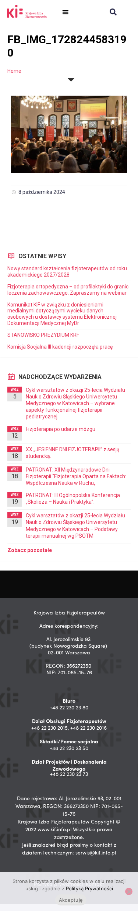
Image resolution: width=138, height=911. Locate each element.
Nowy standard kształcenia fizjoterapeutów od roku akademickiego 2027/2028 (67, 272)
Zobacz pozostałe (29, 550)
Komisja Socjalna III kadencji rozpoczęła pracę (60, 347)
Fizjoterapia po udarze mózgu (60, 429)
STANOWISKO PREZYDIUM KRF (43, 335)
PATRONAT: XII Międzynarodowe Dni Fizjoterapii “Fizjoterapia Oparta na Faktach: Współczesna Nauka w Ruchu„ (76, 476)
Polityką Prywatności (89, 888)
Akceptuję (71, 900)
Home (14, 71)
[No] (128, 891)
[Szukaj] (113, 12)
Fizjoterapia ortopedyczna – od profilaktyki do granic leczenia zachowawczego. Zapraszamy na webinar (67, 290)
